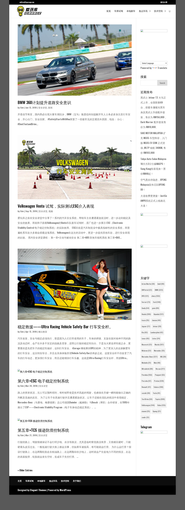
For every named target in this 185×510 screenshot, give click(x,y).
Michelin (146, 362)
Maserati (147, 344)
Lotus (156, 338)
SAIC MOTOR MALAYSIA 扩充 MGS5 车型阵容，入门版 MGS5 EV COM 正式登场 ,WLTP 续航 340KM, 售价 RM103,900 (153, 142)
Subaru (158, 387)
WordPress (65, 490)
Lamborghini (156, 332)
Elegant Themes (38, 490)
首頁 (108, 11)
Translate (162, 68)
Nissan (160, 369)
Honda (146, 314)
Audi (161, 284)
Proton (159, 381)
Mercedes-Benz (149, 356)
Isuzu (145, 320)
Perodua (147, 375)
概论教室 (42, 331)
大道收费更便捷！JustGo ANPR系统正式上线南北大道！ (153, 200)
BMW (159, 290)
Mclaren (146, 350)
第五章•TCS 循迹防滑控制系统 (43, 430)
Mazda (159, 344)
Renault (146, 387)
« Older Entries (25, 470)
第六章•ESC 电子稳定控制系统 (43, 381)
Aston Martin (148, 284)
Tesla (156, 393)
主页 (20, 480)
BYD (145, 296)
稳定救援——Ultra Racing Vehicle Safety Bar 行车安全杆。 (65, 326)
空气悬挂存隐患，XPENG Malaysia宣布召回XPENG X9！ (153, 184)
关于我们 (77, 480)
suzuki (146, 393)
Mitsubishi (147, 369)
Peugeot (160, 375)
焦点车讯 (143, 11)
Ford (157, 302)
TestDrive (147, 399)
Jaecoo (156, 320)
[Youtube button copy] (153, 215)
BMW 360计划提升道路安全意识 (44, 102)
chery (155, 296)
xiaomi (146, 411)
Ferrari (146, 302)
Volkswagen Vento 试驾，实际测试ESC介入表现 (56, 206)
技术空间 (158, 11)
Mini (157, 362)
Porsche (146, 381)
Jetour (157, 326)
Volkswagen (148, 405)
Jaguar (146, 326)
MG (163, 356)
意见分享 (163, 2)
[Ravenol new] (153, 31)
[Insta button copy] (153, 246)
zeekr (145, 417)
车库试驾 (118, 11)
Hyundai (158, 314)
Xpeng (157, 411)
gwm (155, 308)
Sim (22, 107)
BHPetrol (147, 290)
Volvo (161, 405)
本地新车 (131, 11)
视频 (51, 211)
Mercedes (159, 350)
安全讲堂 (42, 107)
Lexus (145, 338)
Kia (145, 332)
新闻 (50, 107)
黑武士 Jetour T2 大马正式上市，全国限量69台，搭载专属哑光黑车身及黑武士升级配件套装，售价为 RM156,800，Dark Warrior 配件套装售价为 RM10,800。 (153, 112)
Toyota (160, 399)
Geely (145, 308)
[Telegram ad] (153, 432)
